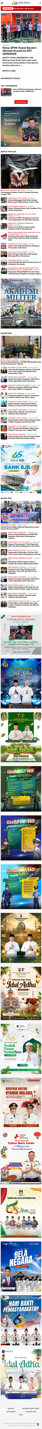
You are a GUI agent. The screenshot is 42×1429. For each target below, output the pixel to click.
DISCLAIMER (11, 1412)
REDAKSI (11, 1408)
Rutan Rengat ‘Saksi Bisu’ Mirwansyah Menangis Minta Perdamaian (22, 255)
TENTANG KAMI (30, 1412)
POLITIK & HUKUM (21, 198)
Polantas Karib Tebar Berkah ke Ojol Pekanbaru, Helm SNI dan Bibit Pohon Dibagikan (22, 571)
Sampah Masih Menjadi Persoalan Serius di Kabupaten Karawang (24, 263)
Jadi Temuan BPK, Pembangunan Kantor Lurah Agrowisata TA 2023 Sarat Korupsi (23, 219)
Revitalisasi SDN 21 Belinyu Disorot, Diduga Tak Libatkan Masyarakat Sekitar (23, 563)
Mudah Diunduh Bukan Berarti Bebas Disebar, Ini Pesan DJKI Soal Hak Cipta (22, 404)
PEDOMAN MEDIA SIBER (30, 1408)
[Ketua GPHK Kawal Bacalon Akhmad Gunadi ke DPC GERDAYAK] (21, 28)
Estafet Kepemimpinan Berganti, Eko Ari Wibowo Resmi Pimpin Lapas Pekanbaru (23, 588)
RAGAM (10, 216)
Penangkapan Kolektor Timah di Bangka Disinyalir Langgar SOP (19, 193)
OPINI (21, 1415)
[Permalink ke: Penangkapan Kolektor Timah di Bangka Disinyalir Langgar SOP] (21, 171)
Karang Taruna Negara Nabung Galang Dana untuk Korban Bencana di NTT (20, 528)
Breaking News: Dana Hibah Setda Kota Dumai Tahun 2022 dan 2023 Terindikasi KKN (23, 238)
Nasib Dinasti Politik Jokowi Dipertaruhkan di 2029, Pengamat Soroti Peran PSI (24, 421)
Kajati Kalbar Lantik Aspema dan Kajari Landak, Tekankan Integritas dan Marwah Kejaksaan (23, 605)
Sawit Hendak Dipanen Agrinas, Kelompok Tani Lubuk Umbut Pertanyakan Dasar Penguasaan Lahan (24, 371)
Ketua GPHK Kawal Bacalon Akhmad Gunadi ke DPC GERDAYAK (19, 50)
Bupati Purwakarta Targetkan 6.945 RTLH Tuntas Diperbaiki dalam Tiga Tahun (23, 380)
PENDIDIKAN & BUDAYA (23, 385)
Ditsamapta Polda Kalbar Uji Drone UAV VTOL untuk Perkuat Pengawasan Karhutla (24, 553)
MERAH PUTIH (5, 190)
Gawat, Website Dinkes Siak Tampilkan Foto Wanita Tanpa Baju (24, 209)
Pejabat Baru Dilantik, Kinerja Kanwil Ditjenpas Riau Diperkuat (22, 413)
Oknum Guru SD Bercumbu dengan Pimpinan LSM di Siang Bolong (21, 228)
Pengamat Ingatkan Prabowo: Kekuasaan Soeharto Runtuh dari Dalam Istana (23, 396)
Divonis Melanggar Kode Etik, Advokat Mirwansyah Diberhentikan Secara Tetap (23, 201)
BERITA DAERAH (13, 206)
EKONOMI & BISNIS (24, 268)
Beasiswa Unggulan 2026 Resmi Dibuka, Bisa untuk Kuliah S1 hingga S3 (23, 388)
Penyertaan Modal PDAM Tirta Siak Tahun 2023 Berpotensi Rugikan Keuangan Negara (24, 273)
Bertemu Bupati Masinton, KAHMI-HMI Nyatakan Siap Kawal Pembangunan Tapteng (21, 363)
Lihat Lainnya (21, 102)
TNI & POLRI (21, 190)
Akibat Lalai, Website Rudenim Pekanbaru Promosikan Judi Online (24, 247)
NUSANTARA (13, 190)
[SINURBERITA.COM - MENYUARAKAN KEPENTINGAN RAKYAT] (21, 3)
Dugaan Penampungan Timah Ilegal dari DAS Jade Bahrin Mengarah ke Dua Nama (23, 545)
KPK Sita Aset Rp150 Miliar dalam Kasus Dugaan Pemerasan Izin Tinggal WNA (23, 429)
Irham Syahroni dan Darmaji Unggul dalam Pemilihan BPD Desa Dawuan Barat (24, 437)
